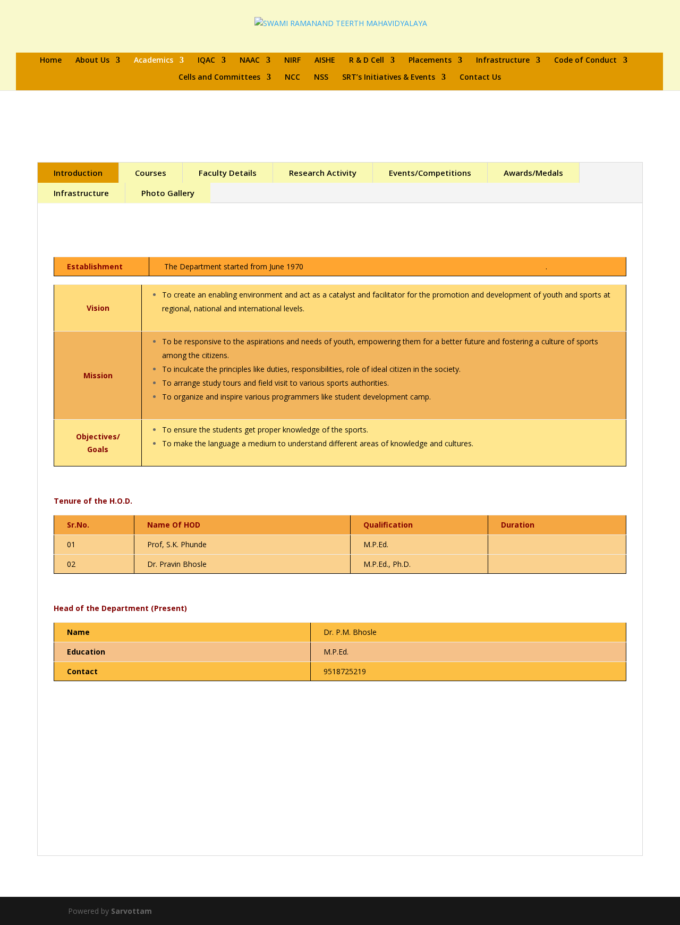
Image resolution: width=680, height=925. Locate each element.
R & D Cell (366, 60)
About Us (92, 60)
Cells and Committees (219, 77)
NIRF (292, 60)
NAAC (250, 60)
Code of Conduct (585, 60)
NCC (292, 77)
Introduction (78, 172)
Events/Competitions (430, 172)
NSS (321, 77)
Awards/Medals (533, 172)
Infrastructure (503, 60)
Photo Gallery (167, 193)
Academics (153, 60)
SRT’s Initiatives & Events (388, 77)
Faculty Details (228, 172)
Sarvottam (131, 911)
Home (51, 60)
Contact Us (480, 77)
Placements (430, 60)
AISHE (324, 60)
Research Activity (322, 172)
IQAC (206, 60)
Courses (150, 172)
